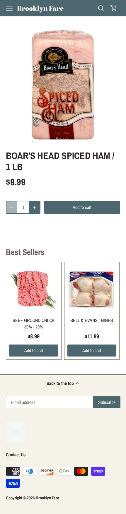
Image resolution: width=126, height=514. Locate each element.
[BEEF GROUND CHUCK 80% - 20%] (33, 289)
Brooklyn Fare (40, 8)
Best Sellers (25, 252)
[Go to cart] (113, 8)
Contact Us (15, 454)
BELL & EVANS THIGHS (91, 320)
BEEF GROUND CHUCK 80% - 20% (34, 323)
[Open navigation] (9, 8)
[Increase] (34, 207)
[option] (63, 85)
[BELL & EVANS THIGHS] (92, 289)
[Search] (100, 8)
